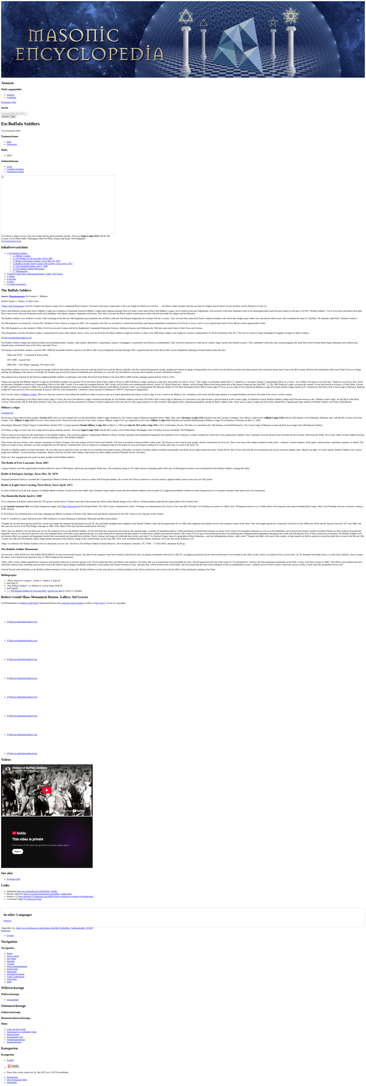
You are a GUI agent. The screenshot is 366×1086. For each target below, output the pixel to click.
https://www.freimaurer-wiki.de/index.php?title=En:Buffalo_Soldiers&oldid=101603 (54, 928)
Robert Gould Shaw (29, 603)
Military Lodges (29, 394)
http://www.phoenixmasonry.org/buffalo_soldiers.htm (47, 894)
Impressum (12, 1082)
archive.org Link (33, 899)
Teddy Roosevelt (69, 506)
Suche (4, 107)
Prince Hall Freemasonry (13, 306)
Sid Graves (100, 603)
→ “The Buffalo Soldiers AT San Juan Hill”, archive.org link (34, 591)
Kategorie (5, 930)
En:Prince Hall (13, 879)
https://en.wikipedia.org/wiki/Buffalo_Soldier (37, 891)
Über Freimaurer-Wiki (17, 1080)
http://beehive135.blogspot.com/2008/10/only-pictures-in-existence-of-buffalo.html (56, 896)
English (10, 935)
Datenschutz (12, 1077)
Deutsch (7, 921)
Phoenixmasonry (17, 296)
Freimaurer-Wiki (8, 102)
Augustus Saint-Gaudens (72, 603)
